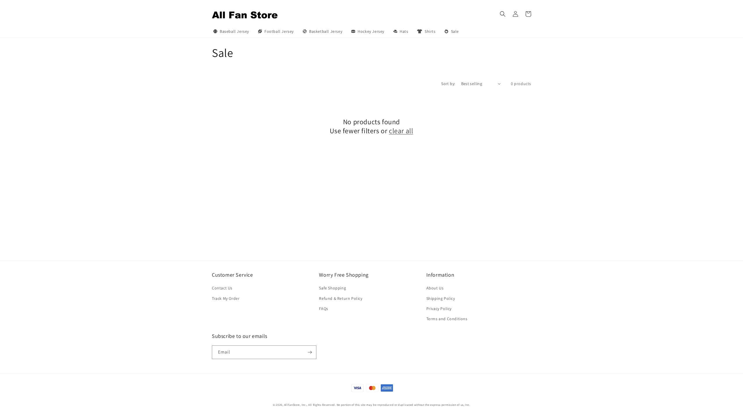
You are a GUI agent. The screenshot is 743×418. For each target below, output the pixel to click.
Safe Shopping (332, 288)
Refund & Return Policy (340, 298)
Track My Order (225, 298)
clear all (401, 130)
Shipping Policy (440, 298)
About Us (435, 288)
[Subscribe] (309, 352)
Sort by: (448, 83)
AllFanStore (292, 405)
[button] (502, 14)
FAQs (323, 308)
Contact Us (222, 288)
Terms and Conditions (447, 318)
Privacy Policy (439, 308)
